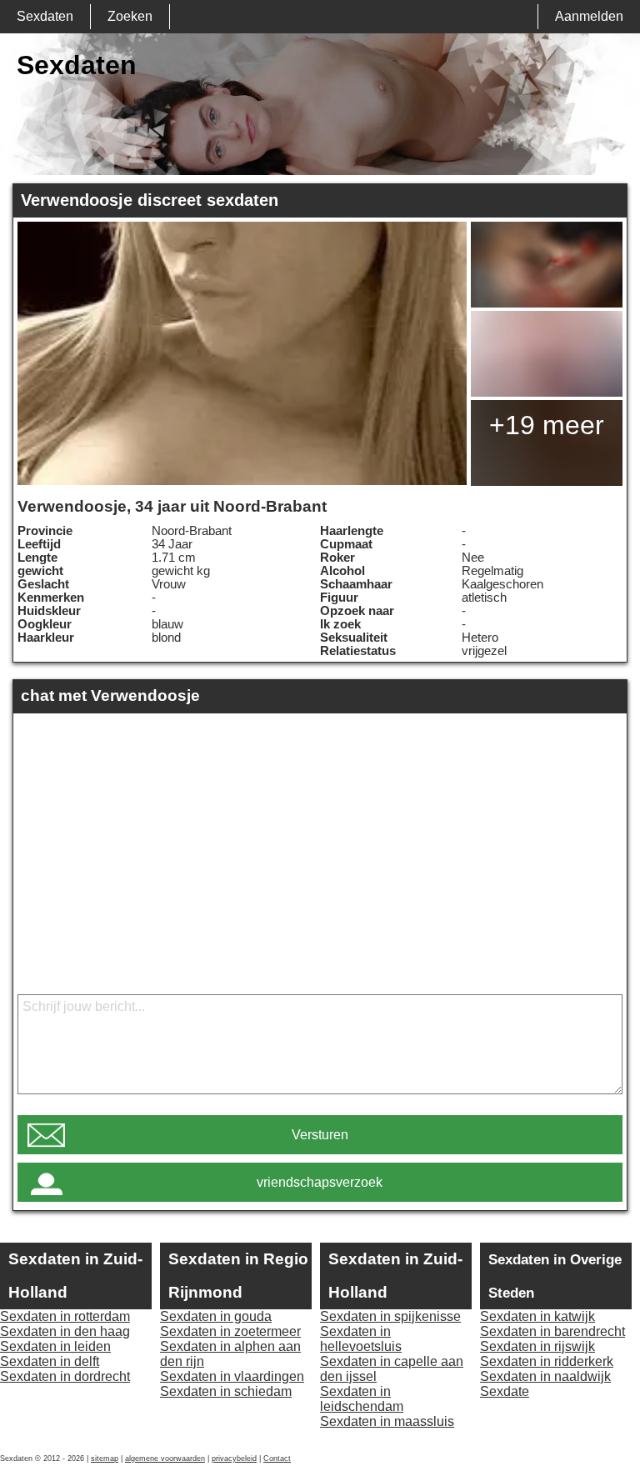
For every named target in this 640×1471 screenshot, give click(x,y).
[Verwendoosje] (242, 353)
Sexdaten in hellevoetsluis (361, 1338)
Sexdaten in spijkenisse (390, 1316)
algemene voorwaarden (165, 1458)
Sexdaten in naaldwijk (545, 1376)
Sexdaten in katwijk (537, 1316)
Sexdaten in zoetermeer (230, 1331)
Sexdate (504, 1391)
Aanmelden (589, 16)
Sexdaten (45, 16)
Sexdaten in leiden (55, 1346)
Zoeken (130, 16)
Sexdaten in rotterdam (65, 1316)
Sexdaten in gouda (216, 1316)
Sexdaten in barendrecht (552, 1331)
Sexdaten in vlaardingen (232, 1376)
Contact (277, 1458)
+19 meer (546, 425)
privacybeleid (234, 1458)
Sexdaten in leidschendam (361, 1398)
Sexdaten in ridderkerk (546, 1361)
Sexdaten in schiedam (226, 1391)
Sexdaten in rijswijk (537, 1346)
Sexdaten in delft (49, 1361)
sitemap (104, 1458)
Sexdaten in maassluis (387, 1421)
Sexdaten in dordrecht (65, 1376)
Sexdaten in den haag (65, 1331)
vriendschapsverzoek (319, 1182)
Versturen (320, 1135)
